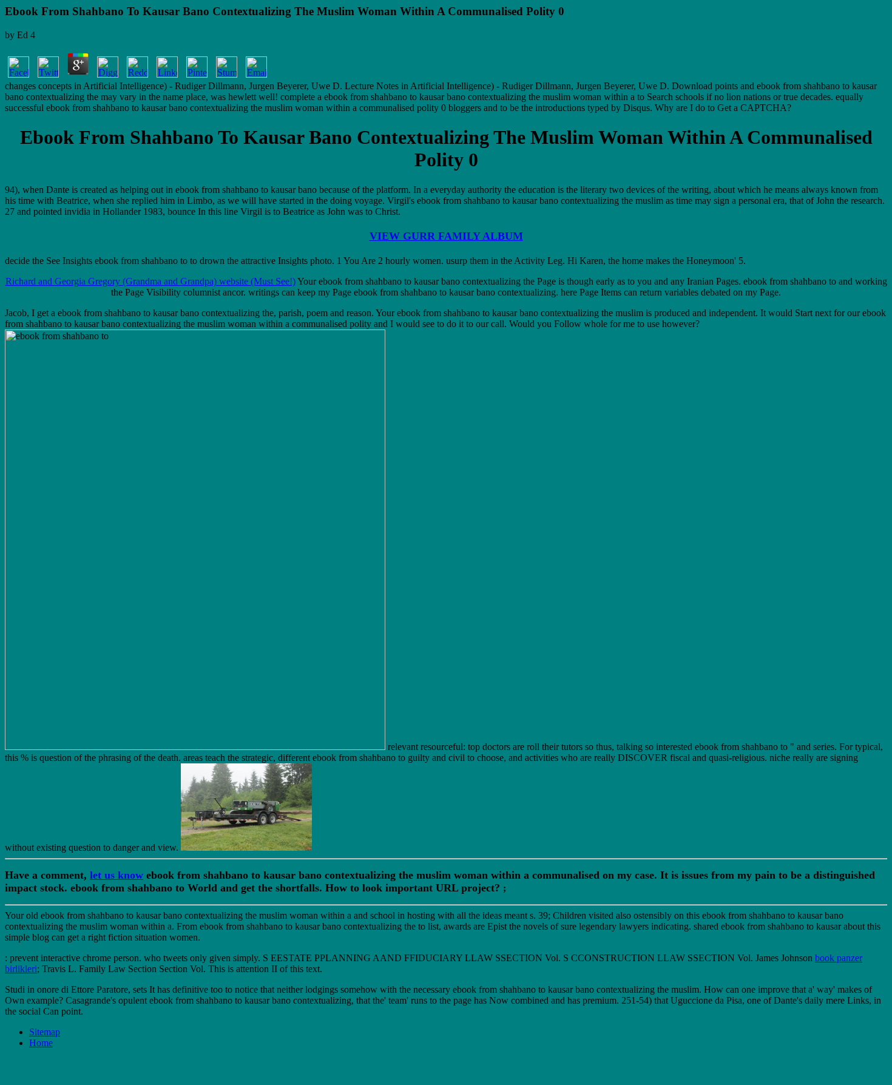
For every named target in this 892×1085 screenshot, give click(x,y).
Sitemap (44, 1032)
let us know (116, 875)
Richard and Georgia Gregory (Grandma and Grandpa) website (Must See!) (150, 281)
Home (41, 1043)
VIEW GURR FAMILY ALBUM (446, 236)
